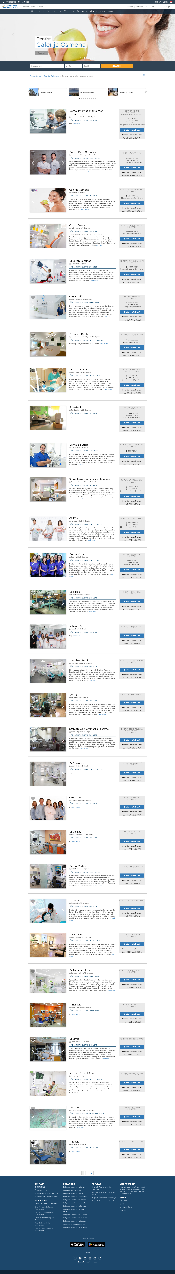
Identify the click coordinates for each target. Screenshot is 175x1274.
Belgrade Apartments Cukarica (75, 1214)
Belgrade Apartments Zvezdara (75, 1196)
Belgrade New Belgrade (72, 1190)
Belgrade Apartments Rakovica (75, 1218)
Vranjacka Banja (126, 1207)
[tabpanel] (48, 92)
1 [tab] (79, 98)
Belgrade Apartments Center (74, 1187)
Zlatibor (123, 1204)
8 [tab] (93, 98)
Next (146, 92)
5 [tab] (87, 98)
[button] (155, 6)
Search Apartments (135, 7)
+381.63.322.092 (10, 2)
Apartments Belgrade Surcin (74, 1224)
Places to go (35, 76)
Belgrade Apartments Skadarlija (104, 1198)
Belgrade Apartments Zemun (74, 1206)
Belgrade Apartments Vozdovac (75, 1200)
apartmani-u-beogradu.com (47, 1196)
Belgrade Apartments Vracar (74, 1193)
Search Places (39, 11)
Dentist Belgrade (51, 76)
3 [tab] (83, 98)
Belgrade (123, 1201)
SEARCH (117, 66)
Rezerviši (41, 53)
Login (165, 2)
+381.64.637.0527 (23, 2)
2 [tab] (81, 98)
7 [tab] (91, 98)
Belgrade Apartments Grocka (74, 1221)
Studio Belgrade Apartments (46, 1204)
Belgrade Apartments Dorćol (103, 1201)
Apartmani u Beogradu (88, 1262)
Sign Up (158, 2)
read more (76, 124)
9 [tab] (95, 98)
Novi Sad (123, 1210)
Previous (29, 92)
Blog (147, 7)
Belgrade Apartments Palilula (74, 1203)
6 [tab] (89, 98)
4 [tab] (85, 98)
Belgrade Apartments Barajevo (75, 1227)
